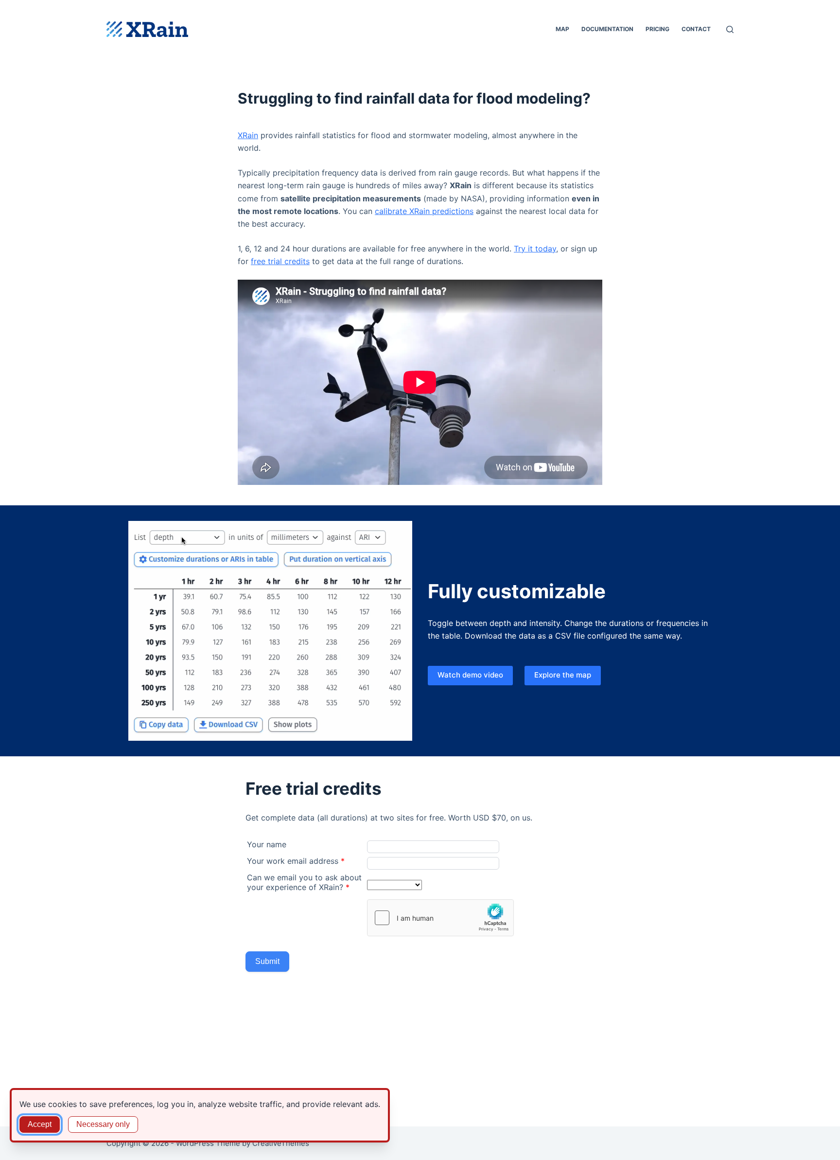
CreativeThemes (280, 1143)
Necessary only (103, 1124)
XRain (248, 135)
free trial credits (280, 261)
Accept (40, 1124)
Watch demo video (470, 674)
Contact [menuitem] (696, 29)
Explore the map (562, 674)
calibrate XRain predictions (424, 211)
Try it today (535, 248)
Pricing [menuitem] (657, 29)
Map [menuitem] (562, 29)
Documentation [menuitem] (607, 29)
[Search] (730, 29)
